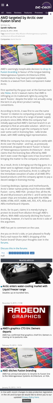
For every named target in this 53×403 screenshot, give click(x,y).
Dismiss (26, 401)
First (3, 253)
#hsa (13, 36)
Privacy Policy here (30, 397)
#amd (13, 39)
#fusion (23, 33)
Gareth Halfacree (8, 27)
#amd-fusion (10, 33)
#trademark (20, 36)
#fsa (17, 33)
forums (4, 242)
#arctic (18, 39)
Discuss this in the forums (14, 248)
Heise (8, 92)
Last (32, 253)
